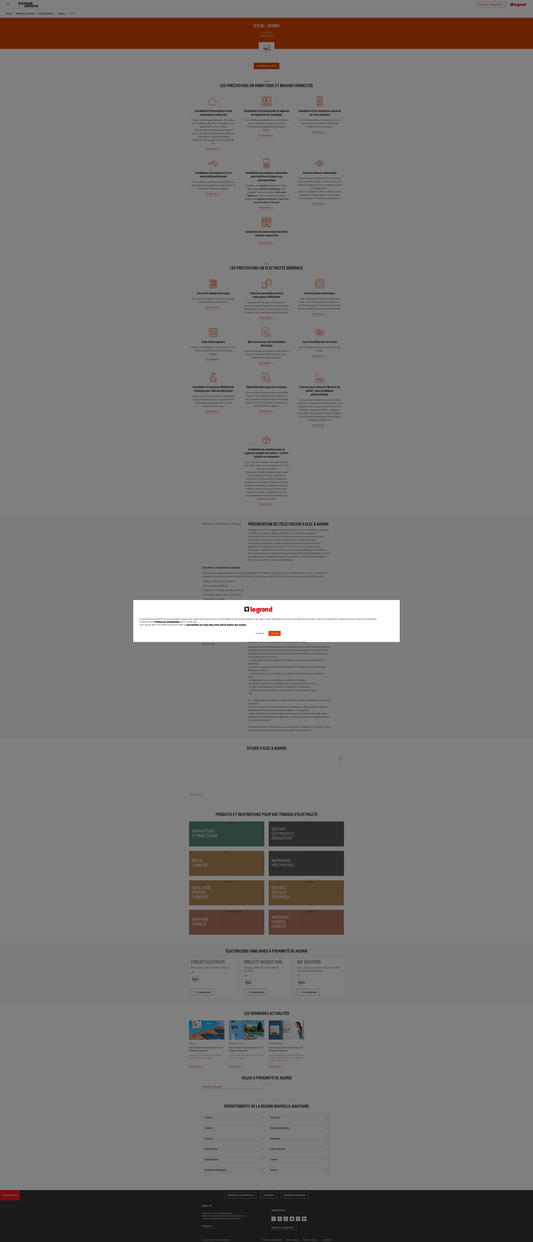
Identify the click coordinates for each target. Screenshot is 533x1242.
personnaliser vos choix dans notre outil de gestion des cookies (216, 625)
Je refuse (259, 633)
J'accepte (274, 633)
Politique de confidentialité (166, 622)
